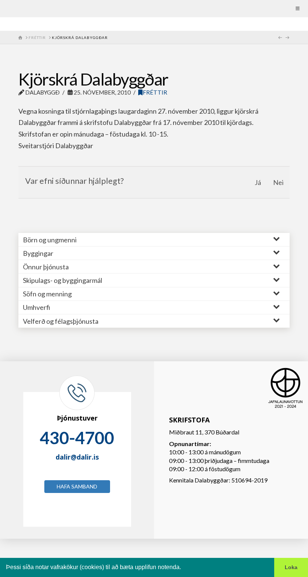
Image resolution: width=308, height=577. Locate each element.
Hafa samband (77, 486)
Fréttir (155, 92)
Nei (278, 182)
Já (258, 182)
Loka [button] (291, 567)
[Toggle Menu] (154, 8)
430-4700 (77, 438)
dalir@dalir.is (77, 456)
